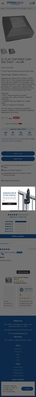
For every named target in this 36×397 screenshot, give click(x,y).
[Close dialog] (34, 188)
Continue (9, 203)
